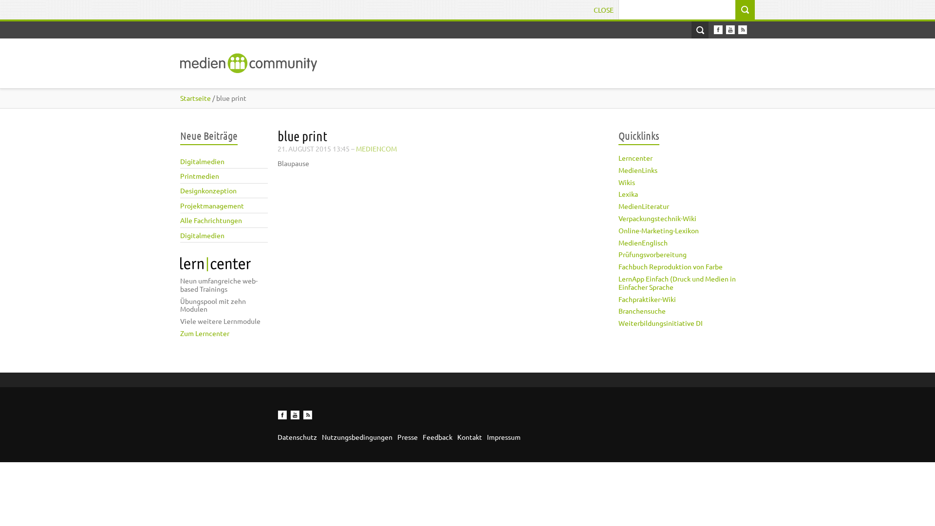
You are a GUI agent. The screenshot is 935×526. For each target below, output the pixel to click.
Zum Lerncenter (204, 333)
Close (604, 9)
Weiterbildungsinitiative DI (660, 323)
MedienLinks (637, 170)
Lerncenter (635, 157)
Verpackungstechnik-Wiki (657, 218)
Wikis (626, 182)
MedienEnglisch (643, 242)
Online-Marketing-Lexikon (658, 230)
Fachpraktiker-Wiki (647, 299)
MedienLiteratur (643, 206)
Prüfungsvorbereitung (652, 254)
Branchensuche (642, 310)
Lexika (628, 193)
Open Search (700, 29)
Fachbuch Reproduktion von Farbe (670, 266)
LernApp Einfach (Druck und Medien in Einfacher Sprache (677, 282)
